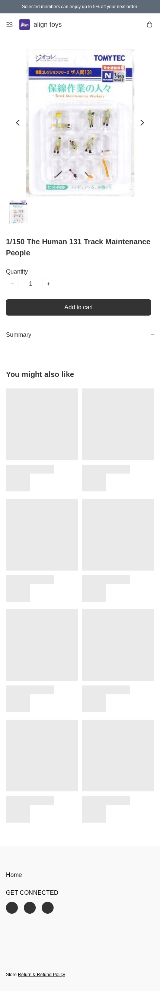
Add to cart (78, 307)
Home (14, 875)
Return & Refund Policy (41, 974)
